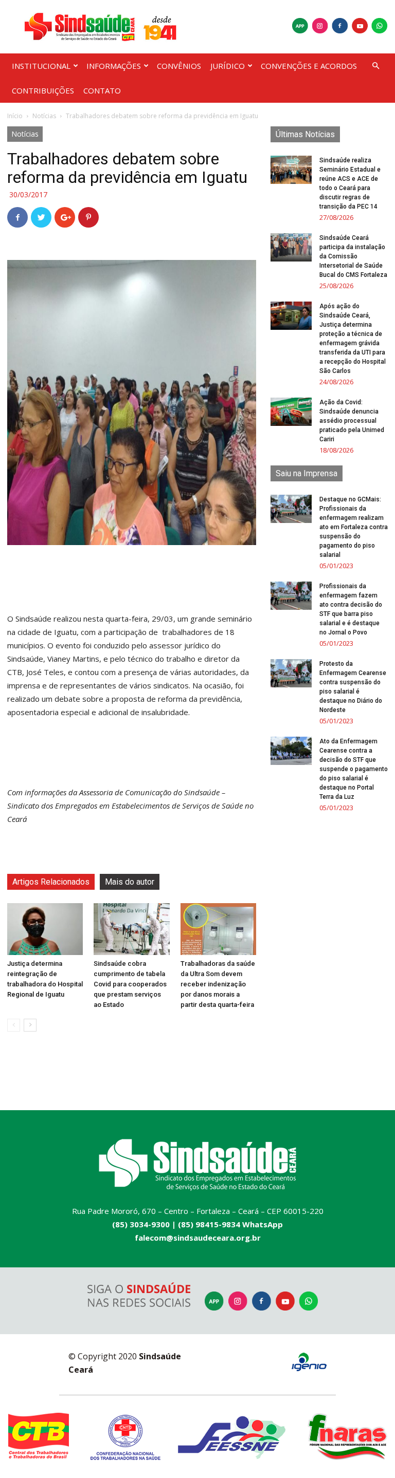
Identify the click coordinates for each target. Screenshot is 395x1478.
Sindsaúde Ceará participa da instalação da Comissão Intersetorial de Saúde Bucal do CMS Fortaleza (353, 256)
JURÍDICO (227, 66)
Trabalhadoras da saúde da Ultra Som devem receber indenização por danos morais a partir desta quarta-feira (218, 984)
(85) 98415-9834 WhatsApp (230, 1224)
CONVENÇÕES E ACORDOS (309, 66)
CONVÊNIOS (179, 66)
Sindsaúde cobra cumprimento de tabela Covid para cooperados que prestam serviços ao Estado (130, 984)
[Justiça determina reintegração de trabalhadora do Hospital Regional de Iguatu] (45, 929)
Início (15, 115)
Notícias (44, 115)
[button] (375, 66)
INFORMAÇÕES (113, 66)
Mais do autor (129, 882)
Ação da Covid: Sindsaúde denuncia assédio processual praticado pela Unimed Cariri (351, 421)
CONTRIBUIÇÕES (43, 90)
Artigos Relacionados (50, 882)
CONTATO (102, 90)
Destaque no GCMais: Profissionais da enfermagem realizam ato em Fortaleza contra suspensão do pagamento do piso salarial (353, 527)
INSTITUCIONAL (41, 66)
